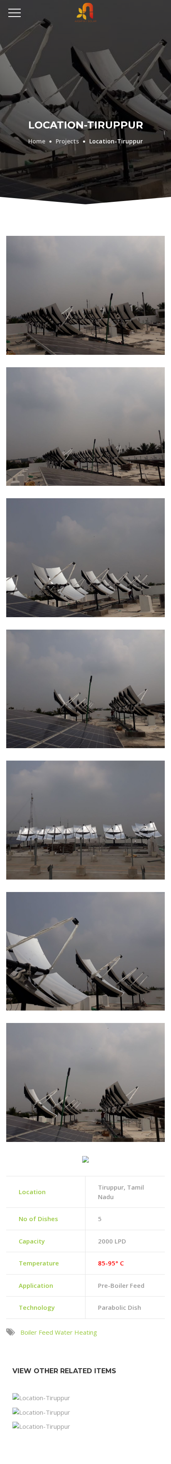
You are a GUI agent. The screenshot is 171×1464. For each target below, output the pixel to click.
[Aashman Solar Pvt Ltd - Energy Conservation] (85, 12)
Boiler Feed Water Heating (58, 1332)
